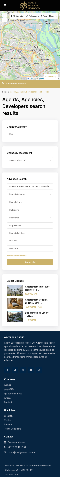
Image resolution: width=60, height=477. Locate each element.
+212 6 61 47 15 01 (17, 447)
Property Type (15, 202)
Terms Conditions (12, 429)
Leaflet (32, 78)
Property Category (17, 194)
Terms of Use (11, 474)
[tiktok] (15, 370)
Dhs (11, 134)
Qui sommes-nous (13, 393)
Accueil (7, 385)
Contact (8, 402)
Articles (8, 398)
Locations (9, 416)
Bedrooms (14, 218)
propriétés (9, 389)
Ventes (7, 420)
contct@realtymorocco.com (21, 452)
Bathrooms (14, 210)
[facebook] (7, 370)
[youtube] (31, 370)
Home (4, 92)
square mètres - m (17, 160)
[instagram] (39, 370)
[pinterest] (23, 370)
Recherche (30, 262)
